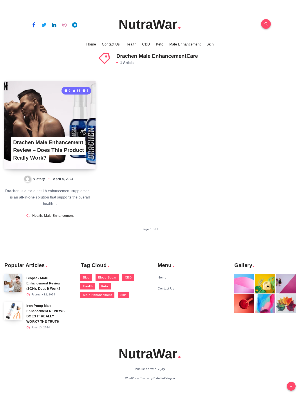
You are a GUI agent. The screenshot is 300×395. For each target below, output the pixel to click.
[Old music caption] (286, 283)
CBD (146, 44)
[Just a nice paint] (265, 303)
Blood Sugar (107, 277)
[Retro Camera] (265, 283)
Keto (159, 44)
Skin (210, 44)
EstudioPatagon (164, 378)
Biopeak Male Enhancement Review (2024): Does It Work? (43, 283)
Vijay (161, 369)
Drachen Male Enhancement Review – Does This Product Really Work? (48, 150)
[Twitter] (44, 24)
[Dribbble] (64, 24)
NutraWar (148, 24)
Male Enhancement (185, 44)
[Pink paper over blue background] (244, 283)
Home (91, 44)
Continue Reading (75, 156)
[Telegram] (74, 24)
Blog (86, 277)
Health (131, 44)
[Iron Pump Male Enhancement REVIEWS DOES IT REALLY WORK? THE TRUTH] (13, 311)
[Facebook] (34, 24)
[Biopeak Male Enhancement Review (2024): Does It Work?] (13, 283)
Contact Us (111, 44)
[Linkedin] (54, 24)
